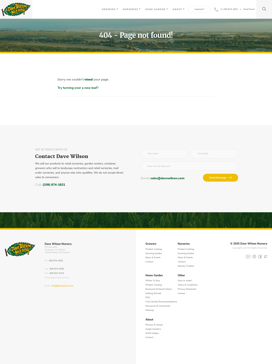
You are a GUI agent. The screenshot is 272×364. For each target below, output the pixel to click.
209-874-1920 (56, 269)
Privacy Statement (187, 289)
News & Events (153, 257)
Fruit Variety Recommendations (161, 301)
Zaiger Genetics (153, 329)
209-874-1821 (56, 260)
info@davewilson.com (62, 286)
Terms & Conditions (188, 284)
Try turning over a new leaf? (77, 88)
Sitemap (149, 310)
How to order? (185, 280)
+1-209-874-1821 (229, 9)
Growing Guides (153, 253)
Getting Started (153, 293)
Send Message (217, 177)
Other (181, 275)
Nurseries (130, 9)
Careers (181, 293)
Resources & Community (157, 305)
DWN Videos (152, 333)
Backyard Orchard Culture (158, 289)
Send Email (249, 9)
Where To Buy (152, 280)
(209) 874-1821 (54, 185)
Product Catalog (153, 249)
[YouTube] (248, 256)
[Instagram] (254, 256)
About (177, 9)
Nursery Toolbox (186, 265)
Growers (109, 9)
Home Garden (155, 9)
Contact (149, 261)
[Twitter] (265, 256)
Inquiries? (199, 9)
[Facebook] (260, 256)
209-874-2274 (56, 273)
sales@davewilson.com (167, 178)
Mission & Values (154, 324)
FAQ (147, 297)
